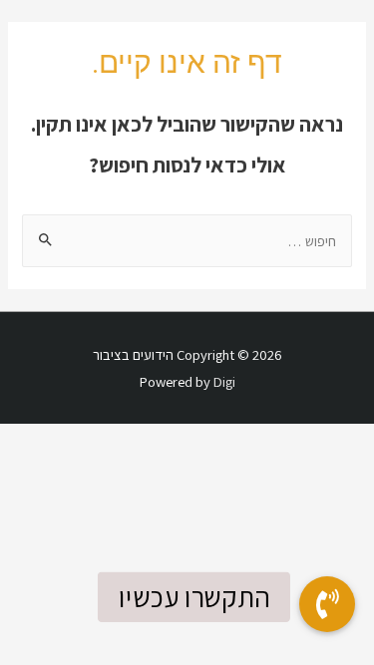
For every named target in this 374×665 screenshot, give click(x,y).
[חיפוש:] (186, 240)
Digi (224, 381)
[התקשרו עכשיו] (327, 604)
